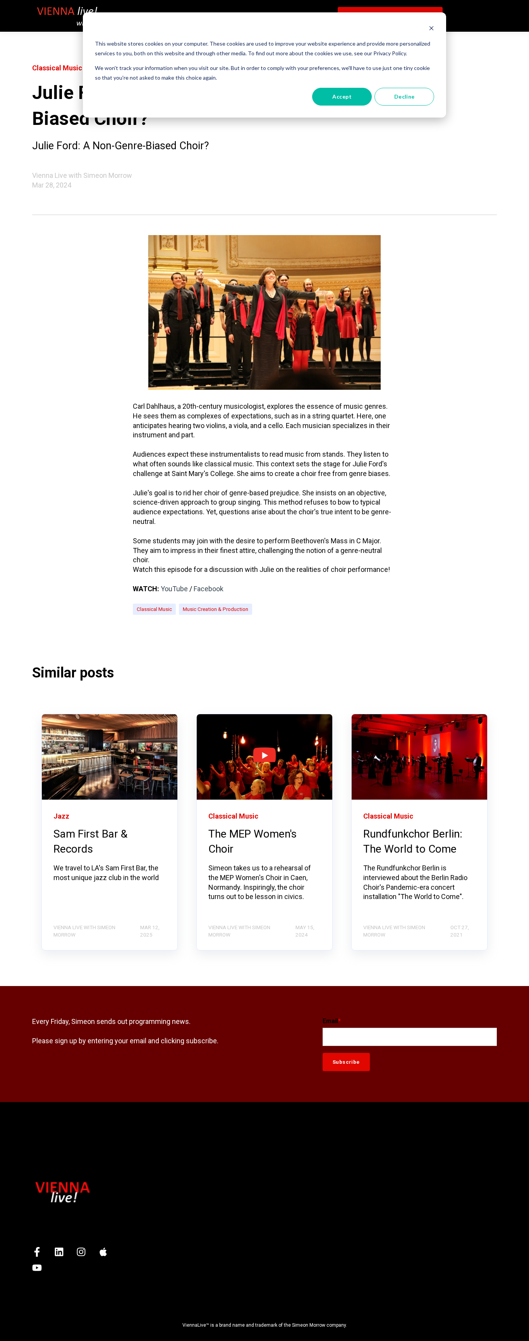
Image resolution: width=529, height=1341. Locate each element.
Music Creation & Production (215, 609)
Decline (404, 96)
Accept (342, 96)
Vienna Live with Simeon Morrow (82, 175)
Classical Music (154, 609)
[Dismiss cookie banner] (431, 29)
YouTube (174, 589)
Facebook (208, 589)
